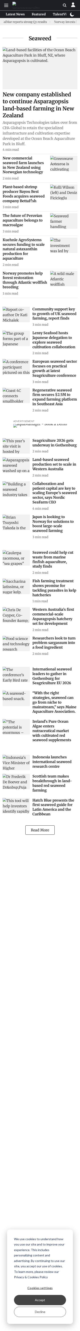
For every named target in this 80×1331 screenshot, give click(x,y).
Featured (39, 14)
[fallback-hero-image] (40, 68)
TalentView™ (63, 14)
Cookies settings (40, 1288)
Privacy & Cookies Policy (31, 1277)
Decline (40, 1312)
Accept (40, 1300)
